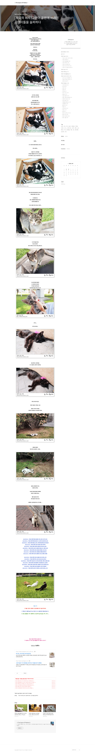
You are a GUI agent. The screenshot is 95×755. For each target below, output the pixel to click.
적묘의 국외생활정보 (66, 74)
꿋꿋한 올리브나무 (75, 723)
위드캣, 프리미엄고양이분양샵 (23, 653)
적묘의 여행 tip (65, 71)
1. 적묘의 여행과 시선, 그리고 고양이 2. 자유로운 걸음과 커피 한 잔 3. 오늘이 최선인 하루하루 (33, 725)
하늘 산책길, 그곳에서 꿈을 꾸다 (76, 707)
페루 (64, 88)
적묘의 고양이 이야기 (23, 678)
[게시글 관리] (20, 673)
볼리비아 (64, 105)
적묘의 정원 (65, 59)
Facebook (63, 148)
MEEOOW (74, 733)
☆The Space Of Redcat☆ (22, 2)
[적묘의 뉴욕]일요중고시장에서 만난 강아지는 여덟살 (23, 687)
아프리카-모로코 (66, 99)
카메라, (76, 126)
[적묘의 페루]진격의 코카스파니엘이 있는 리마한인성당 (24, 680)
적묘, (65, 129)
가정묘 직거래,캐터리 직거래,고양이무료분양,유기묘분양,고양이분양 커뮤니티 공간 (31, 665)
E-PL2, (65, 128)
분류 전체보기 (65, 51)
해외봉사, (73, 126)
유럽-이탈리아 (65, 95)
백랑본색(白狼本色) (75, 745)
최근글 (62, 136)
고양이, (62, 128)
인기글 (66, 136)
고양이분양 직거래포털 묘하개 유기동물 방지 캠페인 (29, 663)
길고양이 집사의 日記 (76, 727)
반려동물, (68, 129)
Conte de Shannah (75, 743)
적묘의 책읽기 (65, 62)
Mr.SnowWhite (75, 725)
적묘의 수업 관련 (66, 64)
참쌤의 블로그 (74, 747)
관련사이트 (74, 749)
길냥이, (69, 126)
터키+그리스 (65, 92)
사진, (74, 129)
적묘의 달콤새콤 (66, 61)
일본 (64, 89)
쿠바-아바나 (65, 100)
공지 (62, 54)
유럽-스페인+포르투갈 (67, 97)
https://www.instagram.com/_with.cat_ (24, 651)
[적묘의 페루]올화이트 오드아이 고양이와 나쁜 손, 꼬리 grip (24, 682)
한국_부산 (65, 114)
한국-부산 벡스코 (66, 113)
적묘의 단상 (64, 69)
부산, (65, 126)
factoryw (74, 729)
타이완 (64, 91)
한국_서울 (65, 117)
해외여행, (76, 129)
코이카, (73, 128)
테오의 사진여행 (75, 714)
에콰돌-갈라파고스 (66, 102)
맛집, (66, 131)
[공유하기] (19, 673)
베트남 (64, 94)
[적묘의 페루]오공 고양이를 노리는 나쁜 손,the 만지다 (23, 683)
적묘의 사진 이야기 (66, 65)
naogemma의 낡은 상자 (76, 720)
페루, (76, 128)
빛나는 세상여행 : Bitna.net (75, 711)
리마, (67, 126)
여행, (71, 129)
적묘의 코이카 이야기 (66, 76)
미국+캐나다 (65, 85)
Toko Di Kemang (75, 739)
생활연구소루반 (75, 731)
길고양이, (62, 131)
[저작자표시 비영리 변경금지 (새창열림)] (29, 673)
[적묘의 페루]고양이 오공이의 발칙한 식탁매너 (22, 686)
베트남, (62, 129)
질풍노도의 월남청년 (76, 741)
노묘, (78, 128)
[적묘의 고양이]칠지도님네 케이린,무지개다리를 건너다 (24, 685)
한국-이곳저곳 (66, 116)
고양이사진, (69, 128)
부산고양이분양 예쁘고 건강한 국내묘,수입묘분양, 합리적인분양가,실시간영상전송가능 (31, 655)
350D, (62, 126)
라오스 (64, 109)
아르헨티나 (65, 103)
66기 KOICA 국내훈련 (67, 78)
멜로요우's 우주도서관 (76, 716)
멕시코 (64, 86)
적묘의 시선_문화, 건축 (67, 67)
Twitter (68, 148)
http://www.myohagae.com (22, 660)
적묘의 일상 (17, 678)
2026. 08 (71, 163)
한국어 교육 (65, 81)
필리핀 (64, 111)
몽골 (64, 106)
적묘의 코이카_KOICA (67, 79)
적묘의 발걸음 (65, 83)
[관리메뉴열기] (93, 2)
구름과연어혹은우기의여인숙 (76, 736)
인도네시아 (65, 108)
